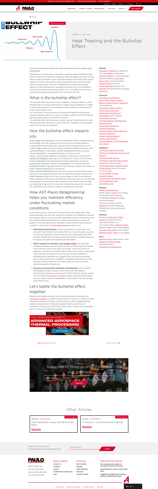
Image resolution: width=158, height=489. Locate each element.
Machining (103, 205)
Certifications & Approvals (62, 472)
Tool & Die (103, 91)
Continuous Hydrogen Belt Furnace (113, 161)
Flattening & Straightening (110, 113)
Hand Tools (119, 78)
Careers (113, 4)
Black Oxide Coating (107, 100)
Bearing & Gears (105, 239)
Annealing (103, 98)
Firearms (110, 76)
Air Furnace (104, 150)
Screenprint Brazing (107, 128)
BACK (34, 17)
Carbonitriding (112, 103)
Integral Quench (121, 166)
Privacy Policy (89, 487)
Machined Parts (114, 242)
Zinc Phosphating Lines (108, 181)
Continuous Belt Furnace (109, 158)
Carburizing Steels (115, 217)
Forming (121, 198)
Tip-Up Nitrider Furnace (108, 173)
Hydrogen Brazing (106, 121)
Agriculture (113, 71)
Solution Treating (106, 131)
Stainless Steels (105, 233)
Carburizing (123, 103)
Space (126, 89)
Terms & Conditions (73, 487)
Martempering (120, 121)
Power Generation (106, 86)
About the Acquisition (87, 1)
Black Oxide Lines (116, 150)
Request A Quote (82, 474)
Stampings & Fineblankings (110, 247)
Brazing (102, 103)
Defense (102, 76)
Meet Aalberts (104, 1)
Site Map (100, 487)
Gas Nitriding (104, 116)
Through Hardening (107, 134)
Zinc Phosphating (121, 141)
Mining (109, 83)
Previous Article (48, 343)
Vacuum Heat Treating (108, 139)
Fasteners (103, 242)
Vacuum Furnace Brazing (109, 136)
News (55, 474)
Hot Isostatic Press (106, 166)
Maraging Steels (121, 225)
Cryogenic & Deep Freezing (110, 108)
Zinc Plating (104, 144)
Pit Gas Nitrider (105, 168)
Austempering (114, 98)
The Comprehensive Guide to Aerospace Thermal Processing (111, 465)
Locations (130, 4)
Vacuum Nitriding (106, 141)
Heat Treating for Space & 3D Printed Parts (113, 470)
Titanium (116, 233)
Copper (102, 220)
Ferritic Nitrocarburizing (109, 111)
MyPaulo (107, 4)
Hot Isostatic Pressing (108, 118)
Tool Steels (124, 233)
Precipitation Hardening (108, 126)
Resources (80, 472)
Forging (113, 198)
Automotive (108, 73)
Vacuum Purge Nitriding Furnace (112, 178)
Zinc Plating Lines (106, 184)
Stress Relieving (120, 131)
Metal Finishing (105, 123)
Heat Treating (81, 464)
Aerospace (103, 71)
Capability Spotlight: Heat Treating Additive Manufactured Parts (113, 475)
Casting (114, 193)
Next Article (112, 343)
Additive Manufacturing (108, 190)
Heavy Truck (104, 81)
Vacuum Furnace (106, 176)
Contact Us (121, 4)
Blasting (119, 100)
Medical (102, 83)
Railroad (102, 89)
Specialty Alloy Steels (108, 230)
